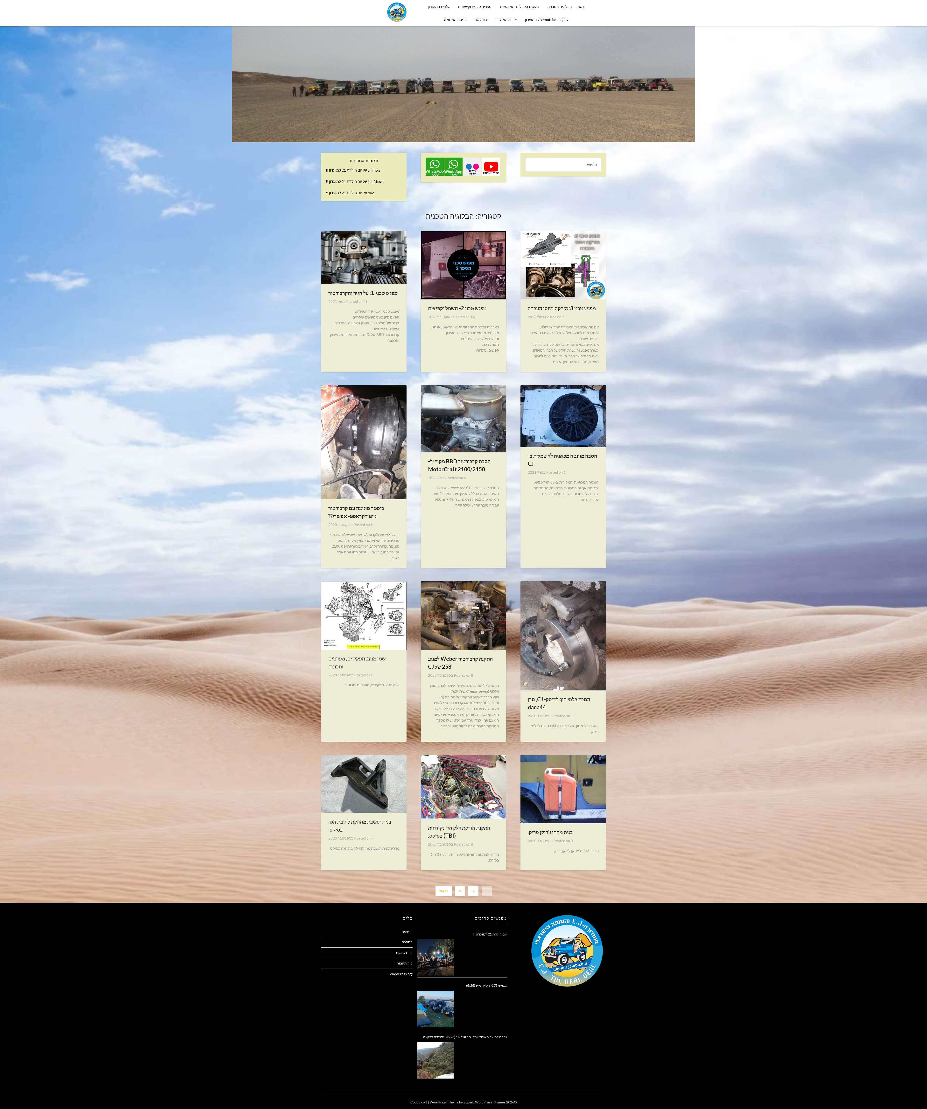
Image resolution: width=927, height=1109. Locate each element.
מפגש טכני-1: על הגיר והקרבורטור (362, 293)
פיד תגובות (405, 963)
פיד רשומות (404, 952)
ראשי (580, 6)
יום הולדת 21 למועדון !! (344, 170)
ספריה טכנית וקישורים (475, 6)
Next (444, 891)
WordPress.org (401, 974)
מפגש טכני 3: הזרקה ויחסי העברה (562, 308)
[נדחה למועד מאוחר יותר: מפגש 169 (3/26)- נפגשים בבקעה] (435, 1060)
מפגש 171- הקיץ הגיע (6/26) (486, 985)
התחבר (407, 942)
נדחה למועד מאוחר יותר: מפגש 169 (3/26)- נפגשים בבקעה (464, 1037)
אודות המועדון (506, 19)
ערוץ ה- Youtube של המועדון (547, 19)
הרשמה (407, 931)
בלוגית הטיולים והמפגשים (519, 6)
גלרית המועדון (438, 6)
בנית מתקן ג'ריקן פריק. (550, 832)
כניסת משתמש (455, 19)
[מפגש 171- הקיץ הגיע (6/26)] (435, 1009)
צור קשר (481, 19)
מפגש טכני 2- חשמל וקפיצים (457, 308)
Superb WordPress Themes (485, 1102)
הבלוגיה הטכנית (559, 6)
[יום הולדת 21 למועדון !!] (435, 957)
